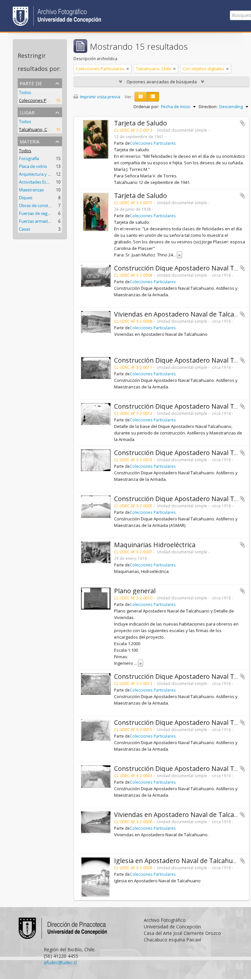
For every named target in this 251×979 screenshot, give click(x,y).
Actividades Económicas (42, 182)
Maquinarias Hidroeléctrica (154, 544)
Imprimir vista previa (99, 97)
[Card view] (140, 97)
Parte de (31, 82)
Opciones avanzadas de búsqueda (162, 82)
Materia (30, 141)
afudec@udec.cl (60, 962)
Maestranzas (31, 190)
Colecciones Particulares (43, 100)
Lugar (27, 111)
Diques (25, 198)
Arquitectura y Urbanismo (44, 174)
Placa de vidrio (33, 166)
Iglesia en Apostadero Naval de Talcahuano (179, 860)
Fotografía (29, 158)
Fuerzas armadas (35, 221)
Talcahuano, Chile (36, 129)
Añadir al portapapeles (242, 123)
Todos (25, 92)
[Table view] (152, 97)
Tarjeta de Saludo (140, 123)
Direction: (208, 106)
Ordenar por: (146, 106)
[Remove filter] (127, 68)
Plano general (135, 590)
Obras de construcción (41, 205)
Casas (24, 229)
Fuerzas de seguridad (39, 213)
